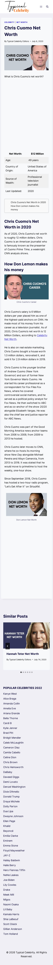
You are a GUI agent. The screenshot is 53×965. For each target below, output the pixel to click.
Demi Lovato (10, 781)
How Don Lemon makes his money (25, 208)
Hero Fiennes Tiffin (14, 870)
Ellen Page (9, 821)
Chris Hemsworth (13, 767)
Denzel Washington (14, 786)
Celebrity (9, 22)
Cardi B (7, 723)
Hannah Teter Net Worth (23, 654)
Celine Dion (9, 757)
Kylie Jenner (10, 728)
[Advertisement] (26, 114)
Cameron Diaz (11, 747)
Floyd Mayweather (14, 850)
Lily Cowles (9, 884)
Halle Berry (9, 865)
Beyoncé (8, 830)
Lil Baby (7, 909)
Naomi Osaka (11, 904)
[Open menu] (40, 7)
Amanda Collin (11, 703)
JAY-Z (6, 855)
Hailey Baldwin (11, 860)
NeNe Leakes (10, 875)
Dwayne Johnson (13, 816)
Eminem (8, 840)
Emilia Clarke (10, 835)
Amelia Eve (9, 708)
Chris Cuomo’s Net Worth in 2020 (28, 202)
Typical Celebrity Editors (18, 41)
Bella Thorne (10, 718)
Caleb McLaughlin (13, 742)
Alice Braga (9, 698)
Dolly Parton (10, 806)
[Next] (45, 646)
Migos (6, 899)
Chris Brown (10, 762)
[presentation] (26, 635)
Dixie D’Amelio (11, 791)
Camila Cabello (11, 752)
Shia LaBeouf (10, 919)
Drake (6, 889)
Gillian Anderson (12, 929)
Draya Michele (11, 801)
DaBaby (7, 772)
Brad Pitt (8, 732)
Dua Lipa (8, 811)
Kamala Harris (11, 914)
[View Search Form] (47, 6)
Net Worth (21, 22)
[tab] (21, 672)
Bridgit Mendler (12, 737)
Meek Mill (8, 894)
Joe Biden (9, 879)
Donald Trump (11, 796)
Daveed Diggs (11, 777)
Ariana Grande (11, 713)
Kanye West (10, 693)
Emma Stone (10, 845)
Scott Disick (10, 924)
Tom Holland (10, 933)
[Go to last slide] (7, 646)
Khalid (6, 826)
